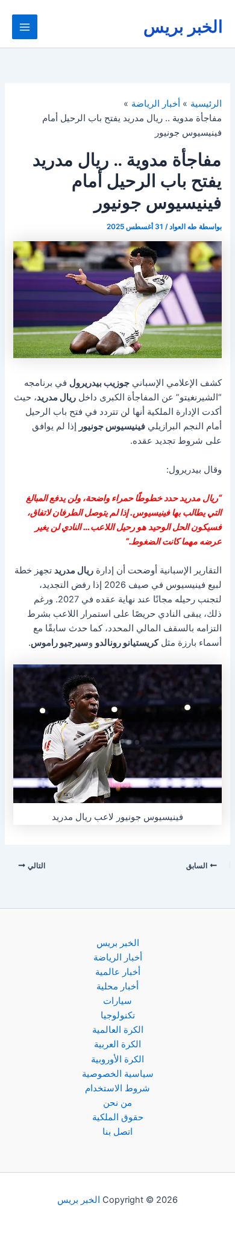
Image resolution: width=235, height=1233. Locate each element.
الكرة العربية (117, 1044)
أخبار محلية (117, 986)
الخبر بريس (183, 26)
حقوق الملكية (117, 1117)
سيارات (117, 1000)
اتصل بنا (117, 1131)
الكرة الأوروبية (117, 1059)
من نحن (117, 1102)
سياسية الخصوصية (118, 1073)
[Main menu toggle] (24, 27)
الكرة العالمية (117, 1029)
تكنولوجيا (118, 1015)
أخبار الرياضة (117, 957)
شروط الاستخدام (117, 1088)
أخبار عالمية (117, 972)
